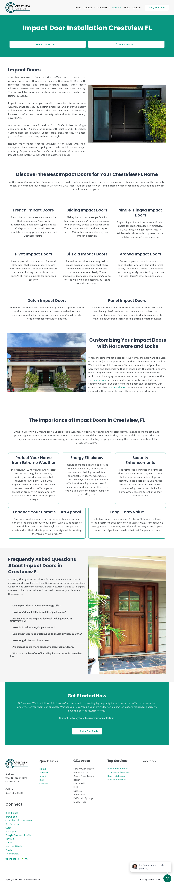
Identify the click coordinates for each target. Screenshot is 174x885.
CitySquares (12, 824)
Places (14, 813)
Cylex (8, 827)
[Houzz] (22, 859)
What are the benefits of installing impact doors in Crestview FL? (46, 654)
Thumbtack (12, 853)
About (127, 7)
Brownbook (11, 816)
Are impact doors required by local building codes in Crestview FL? (41, 619)
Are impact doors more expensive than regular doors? (43, 647)
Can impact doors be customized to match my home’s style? (47, 634)
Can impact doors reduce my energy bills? (36, 605)
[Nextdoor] (26, 859)
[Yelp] (18, 859)
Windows (102, 7)
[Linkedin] (10, 859)
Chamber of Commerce (18, 820)
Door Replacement (117, 779)
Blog (41, 780)
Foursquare (11, 831)
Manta (9, 842)
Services (87, 7)
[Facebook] (6, 859)
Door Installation (116, 776)
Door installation (117, 387)
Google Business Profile (18, 835)
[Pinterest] (14, 859)
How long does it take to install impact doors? (39, 612)
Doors (115, 7)
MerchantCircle (13, 846)
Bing (7, 813)
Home (78, 7)
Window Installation (117, 768)
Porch (8, 850)
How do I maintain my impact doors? (34, 627)
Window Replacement (118, 772)
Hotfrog (9, 838)
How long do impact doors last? (31, 640)
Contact (137, 7)
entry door (100, 380)
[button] (93, 7)
